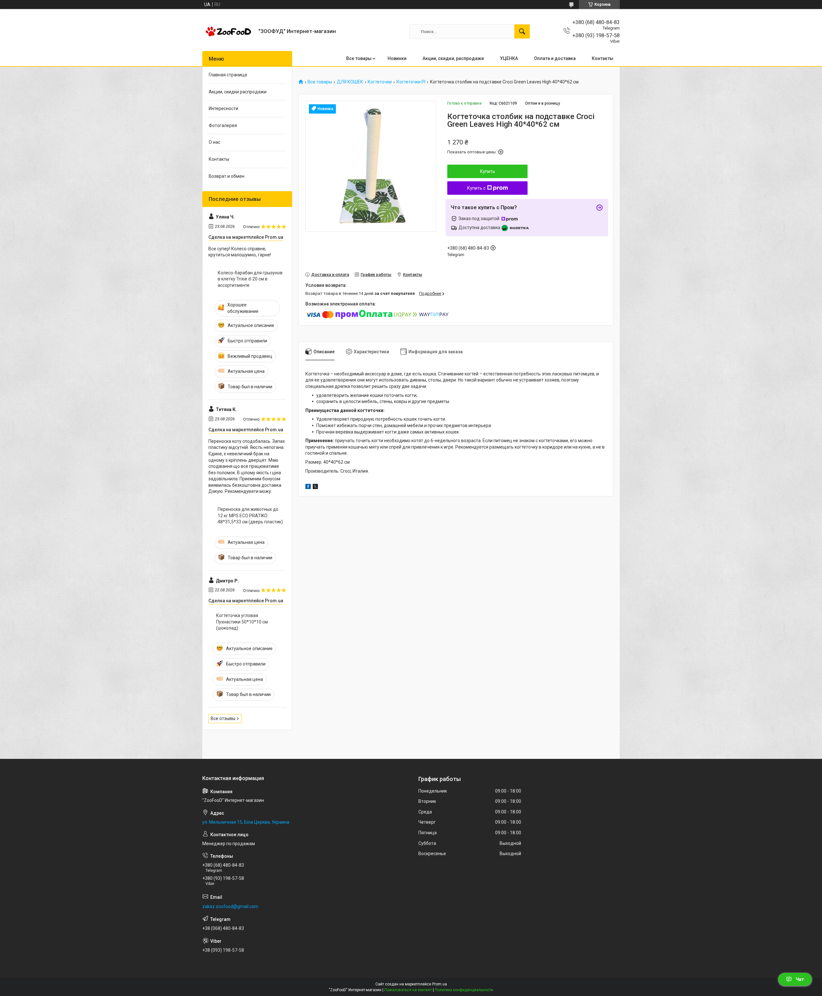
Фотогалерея (223, 125)
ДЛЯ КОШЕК (350, 82)
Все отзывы (223, 718)
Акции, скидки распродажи (238, 91)
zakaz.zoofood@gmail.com (230, 906)
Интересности (223, 108)
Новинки (397, 58)
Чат (800, 979)
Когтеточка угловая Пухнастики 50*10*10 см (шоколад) (242, 622)
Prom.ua (439, 984)
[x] (315, 487)
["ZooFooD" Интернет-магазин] (228, 31)
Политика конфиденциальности (464, 990)
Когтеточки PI (411, 82)
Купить (487, 171)
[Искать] (522, 31)
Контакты (602, 58)
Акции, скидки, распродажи (453, 58)
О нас (214, 142)
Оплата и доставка (555, 58)
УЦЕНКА (509, 58)
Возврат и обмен (226, 176)
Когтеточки (380, 82)
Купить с (476, 188)
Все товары (359, 58)
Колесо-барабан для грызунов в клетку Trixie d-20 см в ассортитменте (250, 279)
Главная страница (228, 74)
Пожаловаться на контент (408, 990)
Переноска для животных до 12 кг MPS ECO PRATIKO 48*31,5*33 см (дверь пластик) (250, 515)
